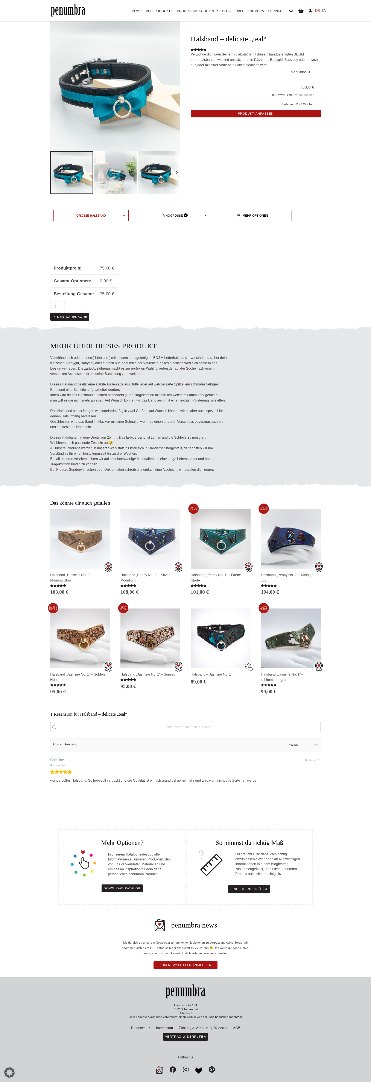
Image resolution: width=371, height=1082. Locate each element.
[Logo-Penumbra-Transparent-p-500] (68, 11)
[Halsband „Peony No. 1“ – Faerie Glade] (221, 539)
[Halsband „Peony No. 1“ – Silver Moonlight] (150, 539)
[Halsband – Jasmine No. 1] (221, 638)
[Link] (310, 10)
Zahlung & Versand (193, 1028)
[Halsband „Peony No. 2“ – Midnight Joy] (291, 539)
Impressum (164, 1028)
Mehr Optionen (255, 215)
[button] (217, 11)
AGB (236, 1028)
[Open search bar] (291, 11)
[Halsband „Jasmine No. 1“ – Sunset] (150, 638)
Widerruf (220, 1028)
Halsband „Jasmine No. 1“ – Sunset (147, 674)
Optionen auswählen (150, 694)
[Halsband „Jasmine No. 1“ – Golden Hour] (80, 638)
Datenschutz (140, 1028)
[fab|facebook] (173, 1069)
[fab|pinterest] (198, 1070)
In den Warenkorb (69, 316)
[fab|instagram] (186, 1069)
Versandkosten (304, 94)
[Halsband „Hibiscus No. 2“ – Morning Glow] (80, 539)
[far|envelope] (159, 1070)
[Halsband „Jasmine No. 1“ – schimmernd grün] (291, 638)
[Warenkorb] (301, 10)
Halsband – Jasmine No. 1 (211, 674)
